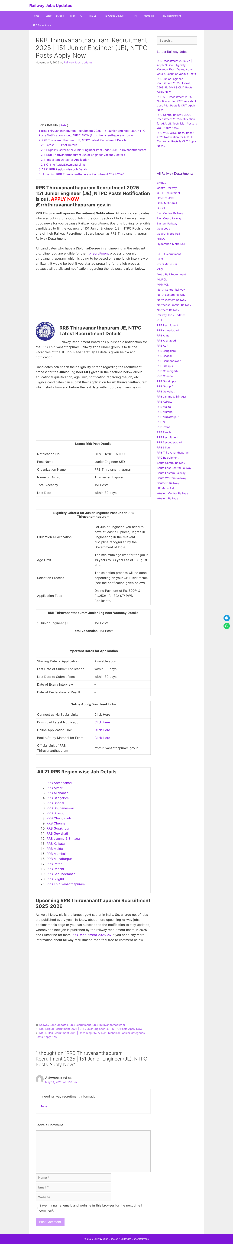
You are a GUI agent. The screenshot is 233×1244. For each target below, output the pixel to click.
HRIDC (161, 238)
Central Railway (167, 188)
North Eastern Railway (171, 294)
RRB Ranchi (55, 869)
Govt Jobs (163, 228)
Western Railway (167, 498)
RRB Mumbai (56, 854)
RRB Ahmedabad (59, 783)
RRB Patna (54, 864)
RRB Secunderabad (61, 874)
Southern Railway (168, 483)
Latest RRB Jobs (54, 15)
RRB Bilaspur (56, 813)
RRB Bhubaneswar (60, 808)
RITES (160, 320)
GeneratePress (140, 1238)
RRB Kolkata (56, 844)
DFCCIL (161, 208)
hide (63, 125)
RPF (135, 15)
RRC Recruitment (171, 15)
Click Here (102, 722)
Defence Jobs (166, 198)
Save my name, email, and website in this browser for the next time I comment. (90, 1208)
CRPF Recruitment (168, 193)
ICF (159, 249)
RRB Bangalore (58, 798)
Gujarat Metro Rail (168, 233)
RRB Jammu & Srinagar (64, 838)
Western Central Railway (172, 493)
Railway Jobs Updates (50, 5)
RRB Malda (55, 849)
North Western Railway (171, 300)
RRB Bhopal (55, 803)
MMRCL (162, 279)
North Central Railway (171, 289)
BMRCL (161, 182)
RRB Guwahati (57, 833)
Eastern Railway (167, 223)
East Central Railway (170, 213)
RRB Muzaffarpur (59, 859)
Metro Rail (149, 15)
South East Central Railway (174, 468)
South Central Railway (171, 462)
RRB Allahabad (57, 793)
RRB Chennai (56, 823)
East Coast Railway (169, 218)
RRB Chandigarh (59, 818)
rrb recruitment (98, 253)
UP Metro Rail (165, 488)
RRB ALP (162, 345)
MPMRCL (163, 284)
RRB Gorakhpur (58, 828)
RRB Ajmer (54, 788)
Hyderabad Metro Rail (171, 244)
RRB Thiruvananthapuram (66, 884)
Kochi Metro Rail (167, 264)
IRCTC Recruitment (169, 254)
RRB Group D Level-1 (114, 15)
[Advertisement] (93, 93)
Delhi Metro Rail (167, 203)
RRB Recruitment (42, 25)
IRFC (160, 259)
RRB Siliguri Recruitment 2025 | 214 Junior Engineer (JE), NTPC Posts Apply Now (90, 1028)
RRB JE (92, 15)
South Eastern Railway (171, 473)
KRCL (160, 269)
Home (35, 15)
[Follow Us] (226, 618)
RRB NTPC (76, 15)
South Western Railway (171, 478)
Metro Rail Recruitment (171, 274)
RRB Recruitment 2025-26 (91, 935)
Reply (44, 1106)
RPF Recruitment (167, 325)
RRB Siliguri (55, 879)
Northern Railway (168, 310)
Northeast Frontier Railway (174, 305)
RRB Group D (165, 386)
